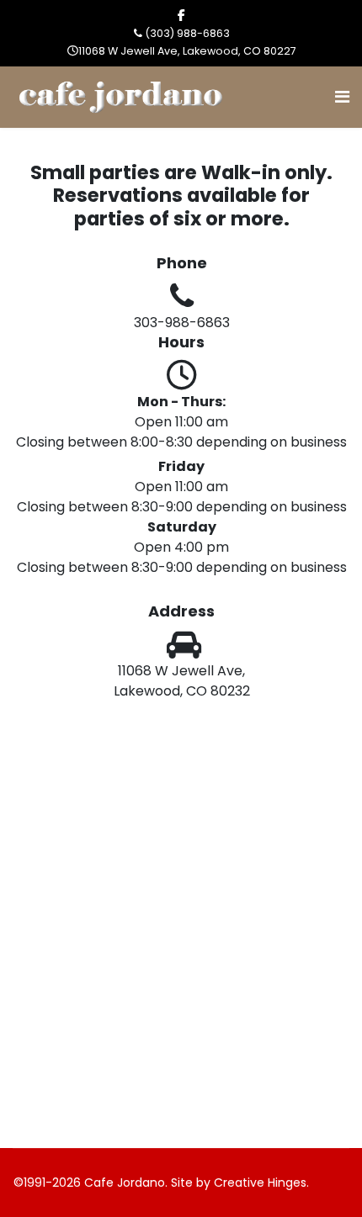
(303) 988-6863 (187, 33)
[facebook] (181, 15)
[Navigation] (342, 97)
